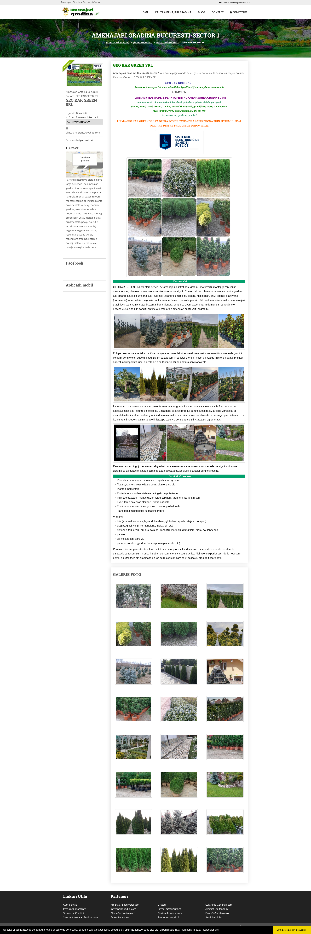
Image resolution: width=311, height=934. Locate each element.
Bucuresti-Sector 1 (167, 42)
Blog (201, 12)
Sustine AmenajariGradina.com (80, 917)
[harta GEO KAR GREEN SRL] (84, 164)
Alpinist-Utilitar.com (216, 908)
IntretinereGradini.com (123, 908)
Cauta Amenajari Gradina (173, 12)
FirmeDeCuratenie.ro (217, 913)
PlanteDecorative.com (123, 913)
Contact (218, 12)
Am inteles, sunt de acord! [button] (291, 929)
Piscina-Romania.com (170, 913)
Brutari (162, 904)
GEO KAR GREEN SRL (133, 65)
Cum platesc (70, 904)
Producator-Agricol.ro (170, 917)
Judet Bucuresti (142, 42)
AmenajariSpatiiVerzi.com (125, 904)
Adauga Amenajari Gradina (235, 2)
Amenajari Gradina (117, 42)
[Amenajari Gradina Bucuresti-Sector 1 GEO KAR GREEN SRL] (133, 597)
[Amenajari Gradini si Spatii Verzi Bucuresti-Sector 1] (84, 74)
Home (145, 12)
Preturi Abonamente (74, 908)
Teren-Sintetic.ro (120, 917)
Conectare (239, 12)
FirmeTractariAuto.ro (169, 908)
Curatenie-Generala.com (218, 904)
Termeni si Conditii (73, 913)
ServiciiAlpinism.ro (215, 917)
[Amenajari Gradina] (82, 11)
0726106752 (81, 122)
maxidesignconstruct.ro (82, 140)
